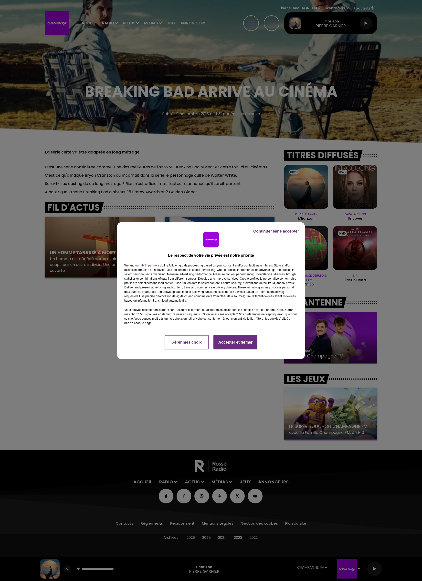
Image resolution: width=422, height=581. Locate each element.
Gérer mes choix (186, 342)
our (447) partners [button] (147, 265)
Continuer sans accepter (276, 231)
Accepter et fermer (235, 342)
